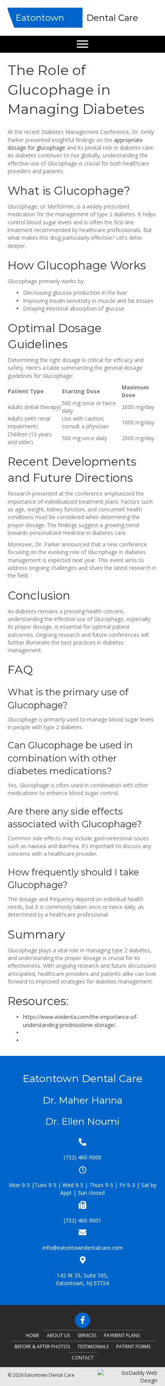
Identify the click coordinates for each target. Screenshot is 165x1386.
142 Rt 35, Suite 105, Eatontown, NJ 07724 (82, 1279)
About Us (58, 1335)
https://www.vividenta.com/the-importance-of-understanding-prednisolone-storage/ (80, 1020)
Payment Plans (122, 1335)
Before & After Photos (42, 1346)
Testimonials (93, 1346)
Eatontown (39, 17)
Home (32, 1335)
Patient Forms (133, 1346)
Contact (83, 1357)
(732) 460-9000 (82, 1157)
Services (87, 1335)
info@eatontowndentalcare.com (83, 1247)
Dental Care (112, 17)
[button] (82, 1320)
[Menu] (82, 44)
